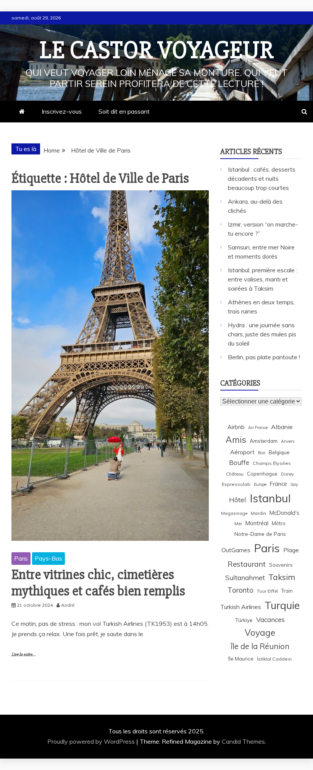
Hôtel (237, 500)
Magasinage (234, 513)
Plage (291, 550)
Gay (294, 484)
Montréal (256, 523)
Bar (261, 452)
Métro (279, 523)
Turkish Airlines (240, 607)
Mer (238, 523)
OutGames (235, 550)
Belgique (279, 452)
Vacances (270, 620)
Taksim (281, 577)
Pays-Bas (48, 558)
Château (235, 474)
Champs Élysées (272, 463)
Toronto (240, 590)
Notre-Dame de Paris (260, 533)
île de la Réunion (260, 646)
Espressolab (236, 484)
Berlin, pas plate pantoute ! (264, 357)
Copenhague (262, 474)
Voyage (260, 632)
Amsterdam (264, 440)
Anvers (287, 441)
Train (287, 591)
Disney (287, 474)
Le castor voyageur (157, 50)
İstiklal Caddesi (274, 659)
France (278, 483)
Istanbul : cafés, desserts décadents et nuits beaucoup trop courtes (261, 178)
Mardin (258, 513)
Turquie (282, 605)
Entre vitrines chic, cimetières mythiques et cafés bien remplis (98, 583)
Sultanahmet (245, 578)
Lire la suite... (23, 654)
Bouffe (239, 462)
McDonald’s (284, 512)
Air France (258, 427)
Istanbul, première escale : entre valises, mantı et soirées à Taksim (262, 279)
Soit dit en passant (124, 111)
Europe (260, 484)
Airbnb (236, 427)
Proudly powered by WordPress (91, 741)
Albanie (282, 427)
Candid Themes (243, 741)
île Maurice (240, 659)
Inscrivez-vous (62, 111)
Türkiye (244, 620)
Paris (21, 558)
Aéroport (242, 452)
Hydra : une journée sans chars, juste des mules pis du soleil (262, 334)
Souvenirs (281, 565)
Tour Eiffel (267, 591)
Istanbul (270, 498)
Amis (236, 439)
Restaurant (246, 564)
